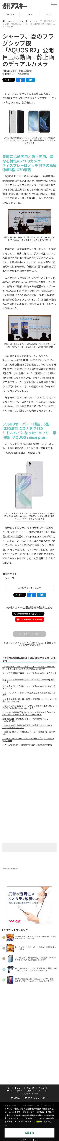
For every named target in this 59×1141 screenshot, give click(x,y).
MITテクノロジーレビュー (38, 1098)
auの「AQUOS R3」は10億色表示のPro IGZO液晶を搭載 (27, 745)
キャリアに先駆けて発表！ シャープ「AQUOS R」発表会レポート (29, 674)
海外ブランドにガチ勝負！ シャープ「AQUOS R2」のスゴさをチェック (29, 687)
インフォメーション (29, 1093)
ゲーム (9, 14)
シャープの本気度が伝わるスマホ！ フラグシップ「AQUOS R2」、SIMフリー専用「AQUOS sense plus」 (28, 713)
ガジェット (22, 21)
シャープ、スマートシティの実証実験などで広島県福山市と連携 (28, 694)
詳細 (38, 1121)
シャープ (9, 578)
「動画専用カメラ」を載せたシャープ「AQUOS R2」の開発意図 (28, 733)
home (9, 21)
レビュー (18, 1087)
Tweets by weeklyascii (10, 868)
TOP (8, 1087)
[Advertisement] (29, 774)
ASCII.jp (17, 1098)
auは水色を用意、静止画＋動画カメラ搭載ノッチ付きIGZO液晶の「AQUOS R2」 (29, 700)
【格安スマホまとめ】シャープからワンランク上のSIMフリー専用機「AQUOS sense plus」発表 (29, 707)
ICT (46, 1090)
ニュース (30, 1087)
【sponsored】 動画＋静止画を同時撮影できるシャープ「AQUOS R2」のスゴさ (27, 726)
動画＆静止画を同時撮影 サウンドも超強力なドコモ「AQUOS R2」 (25, 720)
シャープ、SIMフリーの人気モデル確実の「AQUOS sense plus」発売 (28, 739)
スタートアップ (49, 14)
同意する (29, 1132)
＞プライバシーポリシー (29, 1140)
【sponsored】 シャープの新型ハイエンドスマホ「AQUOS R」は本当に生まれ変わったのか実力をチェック (28, 668)
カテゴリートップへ (30, 633)
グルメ (29, 14)
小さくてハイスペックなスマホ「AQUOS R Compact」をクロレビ (28, 681)
